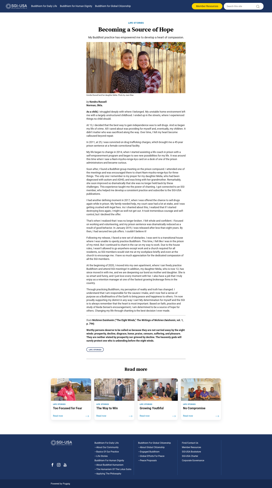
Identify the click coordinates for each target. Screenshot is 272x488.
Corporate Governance (193, 460)
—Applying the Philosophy (107, 473)
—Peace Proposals (147, 460)
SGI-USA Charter (190, 456)
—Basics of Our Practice (106, 451)
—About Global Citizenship (151, 447)
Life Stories (95, 349)
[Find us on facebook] (52, 465)
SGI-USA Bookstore (191, 451)
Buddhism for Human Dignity (76, 6)
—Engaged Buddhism (149, 451)
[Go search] (258, 7)
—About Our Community (106, 447)
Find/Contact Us (190, 443)
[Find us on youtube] (65, 465)
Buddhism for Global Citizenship (113, 6)
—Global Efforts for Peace (151, 456)
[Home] (16, 6)
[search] (244, 6)
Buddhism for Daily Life (44, 6)
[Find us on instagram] (58, 465)
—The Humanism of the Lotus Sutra (112, 469)
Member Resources (207, 6)
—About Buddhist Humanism (108, 465)
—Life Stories (101, 456)
